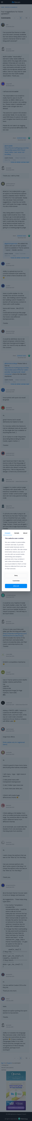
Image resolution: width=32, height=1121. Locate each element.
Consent (7, 533)
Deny (16, 575)
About (25, 533)
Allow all (16, 586)
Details (16, 533)
